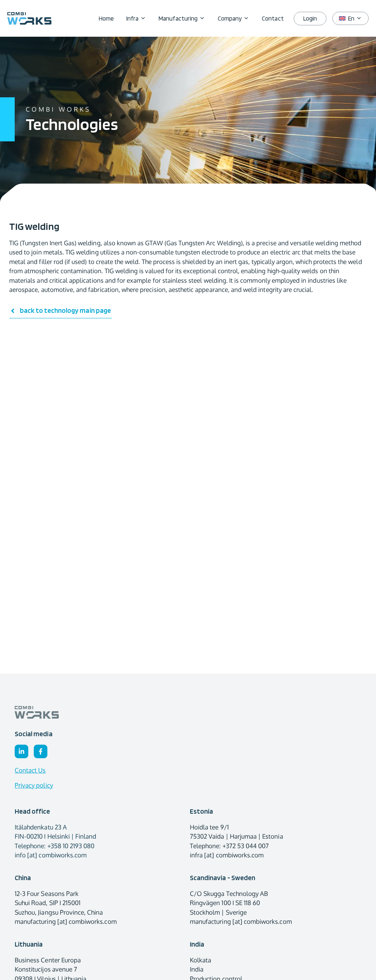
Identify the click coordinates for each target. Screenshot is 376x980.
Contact (272, 18)
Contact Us (30, 770)
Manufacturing (178, 18)
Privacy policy (34, 785)
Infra (132, 18)
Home (106, 18)
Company (230, 18)
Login (310, 18)
